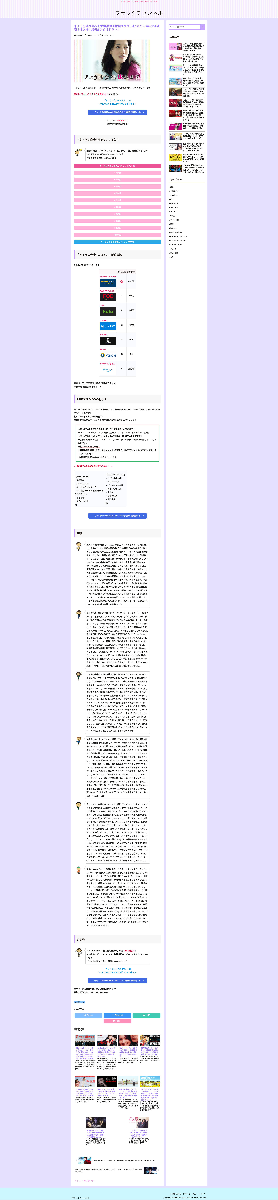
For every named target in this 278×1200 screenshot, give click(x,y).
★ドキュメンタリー (176, 244)
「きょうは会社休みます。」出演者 (118, 242)
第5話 (118, 200)
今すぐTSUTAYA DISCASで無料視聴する (117, 112)
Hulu (102, 305)
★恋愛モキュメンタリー (177, 240)
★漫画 (171, 187)
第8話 (118, 221)
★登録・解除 (173, 253)
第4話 (118, 193)
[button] (202, 27)
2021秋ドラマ (173, 191)
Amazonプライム (107, 364)
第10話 (118, 235)
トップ (203, 1194)
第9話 (118, 228)
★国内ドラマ (80, 1002)
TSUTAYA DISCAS (108, 277)
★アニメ (172, 211)
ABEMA (103, 335)
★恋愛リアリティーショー (178, 236)
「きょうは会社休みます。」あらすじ (118, 166)
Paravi (103, 349)
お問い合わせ (176, 1194)
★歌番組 (172, 216)
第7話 (118, 214)
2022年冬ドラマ (174, 195)
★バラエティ (173, 207)
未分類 (171, 257)
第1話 (118, 173)
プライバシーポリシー (190, 1194)
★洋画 (171, 224)
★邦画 (171, 199)
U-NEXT (103, 321)
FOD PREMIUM (107, 291)
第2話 (118, 179)
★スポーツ (172, 249)
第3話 (118, 186)
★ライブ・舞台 (174, 220)
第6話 (118, 207)
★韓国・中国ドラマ (176, 232)
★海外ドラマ (173, 228)
